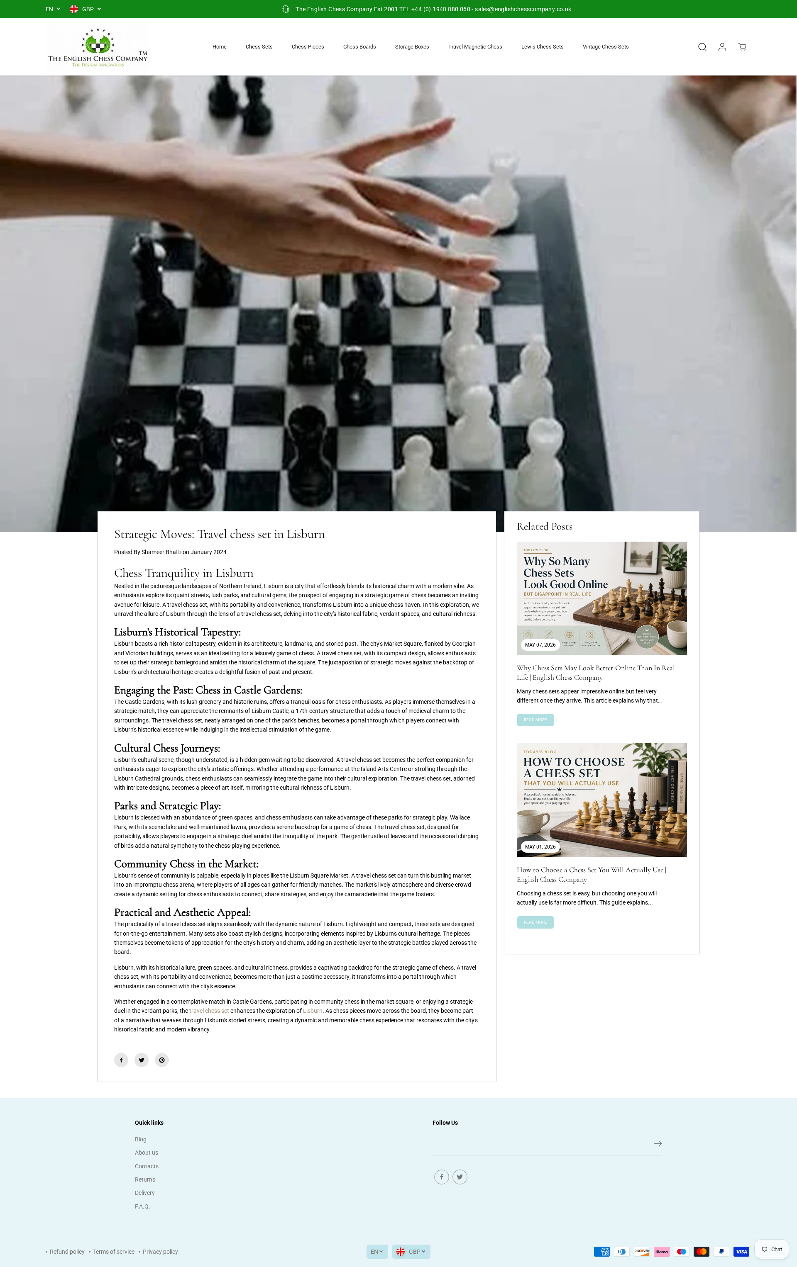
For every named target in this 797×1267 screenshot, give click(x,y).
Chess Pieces (308, 47)
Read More (535, 719)
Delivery (145, 1192)
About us (146, 1152)
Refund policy (67, 1251)
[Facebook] (121, 1060)
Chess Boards (359, 47)
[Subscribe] (658, 1145)
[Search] (702, 47)
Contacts (147, 1166)
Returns (145, 1179)
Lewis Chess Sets (542, 47)
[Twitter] (141, 1060)
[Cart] (742, 47)
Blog (141, 1139)
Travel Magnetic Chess (475, 47)
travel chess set (209, 1010)
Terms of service (113, 1251)
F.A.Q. (142, 1206)
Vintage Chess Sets (606, 47)
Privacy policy (160, 1251)
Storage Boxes (412, 47)
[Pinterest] (162, 1060)
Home (220, 47)
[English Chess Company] (97, 46)
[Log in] (722, 47)
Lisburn (313, 1010)
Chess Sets (259, 47)
